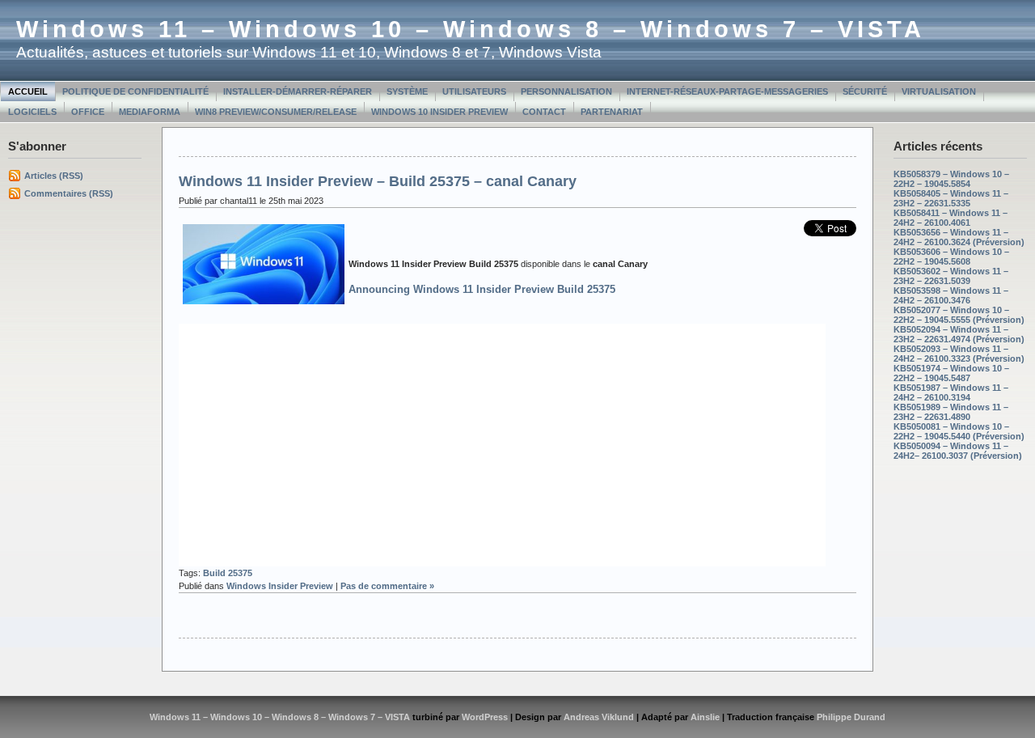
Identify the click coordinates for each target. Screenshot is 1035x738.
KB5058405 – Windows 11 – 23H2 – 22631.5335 (950, 198)
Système (407, 91)
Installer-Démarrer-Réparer (297, 91)
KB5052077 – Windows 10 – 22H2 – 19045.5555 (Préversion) (958, 314)
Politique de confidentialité (135, 91)
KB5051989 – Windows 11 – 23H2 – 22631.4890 (950, 412)
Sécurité (865, 91)
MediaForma (149, 112)
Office (87, 112)
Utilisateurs (474, 91)
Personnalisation (566, 91)
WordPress (485, 717)
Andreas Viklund (599, 717)
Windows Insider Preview (279, 586)
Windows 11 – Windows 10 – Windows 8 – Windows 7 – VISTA (470, 29)
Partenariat (612, 112)
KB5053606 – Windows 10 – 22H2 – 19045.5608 (951, 256)
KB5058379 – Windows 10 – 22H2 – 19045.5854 (951, 179)
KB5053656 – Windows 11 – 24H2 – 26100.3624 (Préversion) (958, 237)
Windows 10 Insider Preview (439, 112)
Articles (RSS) (53, 175)
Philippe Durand (851, 717)
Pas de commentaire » (387, 586)
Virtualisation (939, 91)
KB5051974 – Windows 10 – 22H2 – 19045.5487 (951, 373)
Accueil (28, 91)
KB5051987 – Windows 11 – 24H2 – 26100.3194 (950, 392)
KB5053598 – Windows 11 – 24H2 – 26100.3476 (950, 295)
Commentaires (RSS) (68, 193)
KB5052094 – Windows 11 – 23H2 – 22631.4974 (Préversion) (958, 334)
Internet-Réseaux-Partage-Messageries (727, 91)
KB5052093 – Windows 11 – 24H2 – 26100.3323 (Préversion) (958, 353)
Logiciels (32, 112)
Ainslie (705, 717)
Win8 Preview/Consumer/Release (276, 112)
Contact (544, 112)
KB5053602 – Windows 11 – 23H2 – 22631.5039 (950, 276)
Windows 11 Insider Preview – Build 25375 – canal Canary (378, 181)
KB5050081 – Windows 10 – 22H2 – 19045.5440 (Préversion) (958, 431)
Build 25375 (227, 573)
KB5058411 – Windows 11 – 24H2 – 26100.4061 (950, 217)
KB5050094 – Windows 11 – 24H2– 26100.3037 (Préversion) (957, 450)
